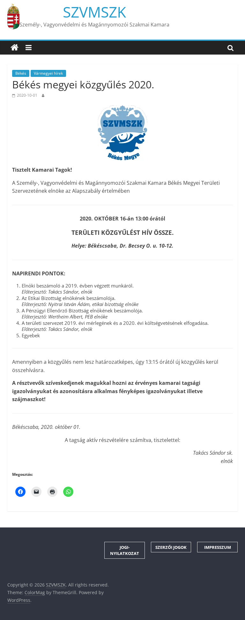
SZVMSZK (94, 12)
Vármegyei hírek (48, 73)
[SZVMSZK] (14, 47)
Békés (20, 73)
